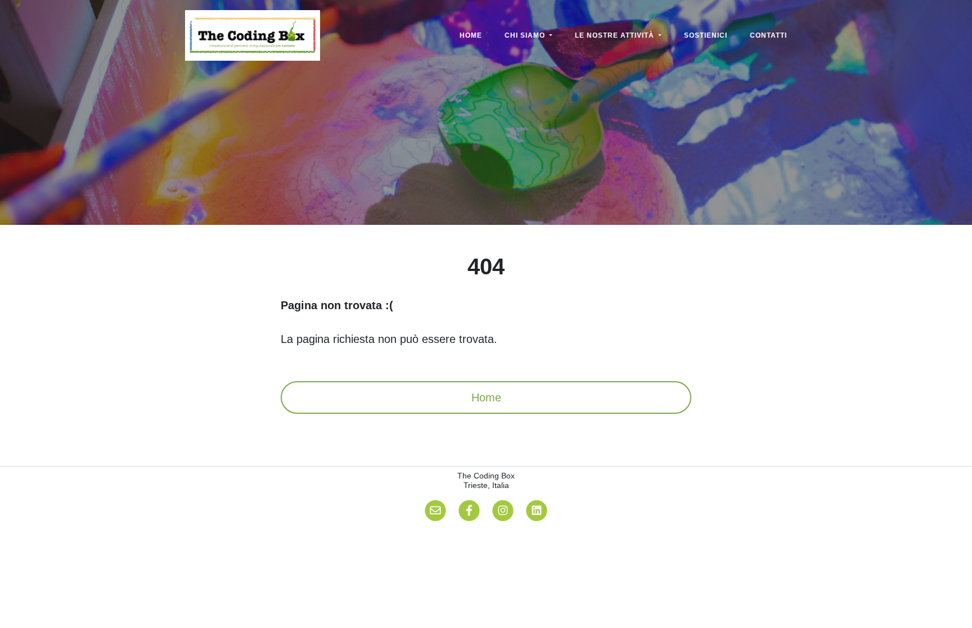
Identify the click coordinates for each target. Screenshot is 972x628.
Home (471, 35)
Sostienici (705, 35)
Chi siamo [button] (526, 35)
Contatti (768, 35)
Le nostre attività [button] (615, 35)
